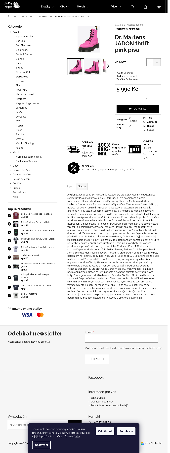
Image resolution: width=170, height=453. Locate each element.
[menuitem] (47, 6)
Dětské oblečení (21, 179)
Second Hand (20, 192)
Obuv (15, 165)
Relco (19, 130)
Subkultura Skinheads (28, 161)
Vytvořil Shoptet (153, 443)
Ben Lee (20, 41)
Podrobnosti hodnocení (127, 28)
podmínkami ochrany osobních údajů (141, 348)
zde (77, 436)
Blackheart (22, 50)
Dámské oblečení (22, 174)
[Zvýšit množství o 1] (155, 99)
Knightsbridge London (28, 103)
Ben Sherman (23, 45)
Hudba (16, 188)
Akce (15, 196)
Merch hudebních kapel (29, 156)
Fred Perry (21, 90)
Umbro (20, 139)
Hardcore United (25, 94)
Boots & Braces (24, 54)
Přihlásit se (97, 359)
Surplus (20, 134)
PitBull (19, 125)
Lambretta (21, 107)
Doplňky (17, 183)
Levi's (19, 112)
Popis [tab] (70, 186)
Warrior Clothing (25, 143)
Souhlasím (126, 431)
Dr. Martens (22, 76)
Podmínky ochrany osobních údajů (109, 405)
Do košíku (140, 108)
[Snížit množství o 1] (139, 99)
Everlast (20, 81)
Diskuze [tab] (82, 186)
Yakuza (20, 148)
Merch (16, 152)
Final (18, 85)
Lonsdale (21, 116)
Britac (19, 63)
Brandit (20, 59)
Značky (17, 32)
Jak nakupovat (98, 397)
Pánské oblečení (21, 170)
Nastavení (41, 445)
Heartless (21, 99)
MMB (18, 121)
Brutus (19, 67)
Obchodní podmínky (102, 401)
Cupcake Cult (23, 72)
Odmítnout (105, 431)
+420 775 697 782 (102, 422)
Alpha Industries (24, 36)
